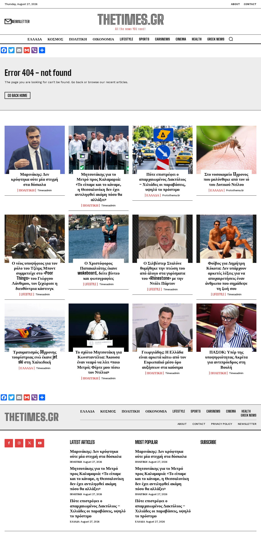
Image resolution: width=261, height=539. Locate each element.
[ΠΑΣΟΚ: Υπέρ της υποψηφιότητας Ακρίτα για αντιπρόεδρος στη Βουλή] (226, 328)
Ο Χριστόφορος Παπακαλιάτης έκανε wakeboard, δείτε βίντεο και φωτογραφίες (99, 270)
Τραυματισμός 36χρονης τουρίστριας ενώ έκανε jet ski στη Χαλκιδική (34, 357)
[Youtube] (40, 443)
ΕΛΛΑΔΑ (152, 195)
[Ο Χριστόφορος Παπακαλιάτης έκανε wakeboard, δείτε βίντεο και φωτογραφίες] (99, 239)
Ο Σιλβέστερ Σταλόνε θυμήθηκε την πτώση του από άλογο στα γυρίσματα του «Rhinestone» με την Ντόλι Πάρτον (162, 273)
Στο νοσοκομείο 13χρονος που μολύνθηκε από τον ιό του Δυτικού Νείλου (226, 179)
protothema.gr (171, 195)
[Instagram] (19, 443)
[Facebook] (9, 443)
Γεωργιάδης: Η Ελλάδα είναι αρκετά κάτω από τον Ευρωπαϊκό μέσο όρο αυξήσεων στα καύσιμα (162, 359)
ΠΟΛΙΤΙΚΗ (26, 190)
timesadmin (44, 190)
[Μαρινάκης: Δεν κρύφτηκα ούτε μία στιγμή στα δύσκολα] (35, 150)
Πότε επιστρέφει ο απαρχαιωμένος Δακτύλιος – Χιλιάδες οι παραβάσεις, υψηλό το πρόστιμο (162, 181)
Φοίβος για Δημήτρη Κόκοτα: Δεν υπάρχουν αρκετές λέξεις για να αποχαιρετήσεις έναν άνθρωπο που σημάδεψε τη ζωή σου (226, 275)
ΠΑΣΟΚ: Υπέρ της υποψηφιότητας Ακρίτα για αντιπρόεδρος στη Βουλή (226, 359)
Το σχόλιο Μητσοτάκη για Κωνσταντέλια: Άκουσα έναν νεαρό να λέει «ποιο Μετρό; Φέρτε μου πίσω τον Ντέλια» (98, 362)
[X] (29, 443)
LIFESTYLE (26, 294)
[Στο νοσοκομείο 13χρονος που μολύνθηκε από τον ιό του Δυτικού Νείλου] (226, 150)
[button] (230, 38)
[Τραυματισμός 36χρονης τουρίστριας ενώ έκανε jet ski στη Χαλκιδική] (35, 328)
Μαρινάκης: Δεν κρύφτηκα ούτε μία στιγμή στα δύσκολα (34, 179)
